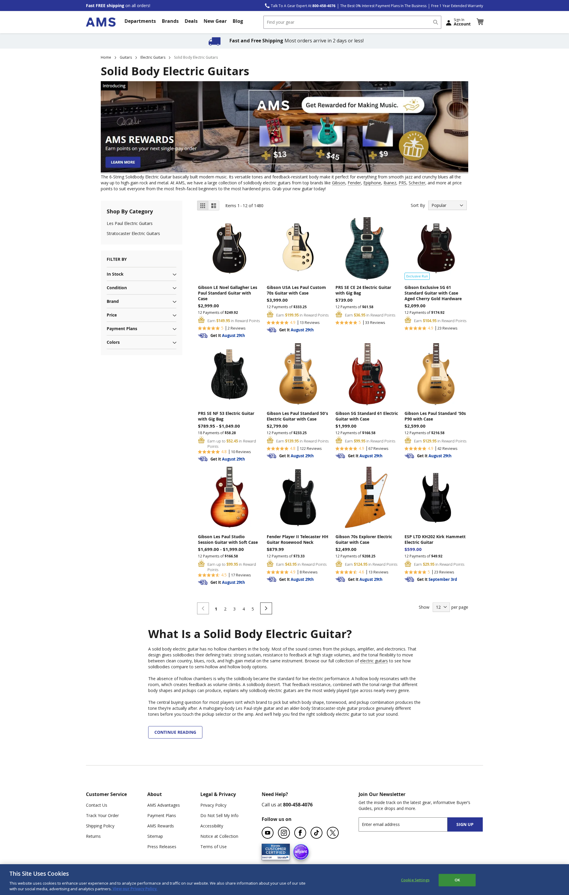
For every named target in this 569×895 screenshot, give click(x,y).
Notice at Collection (219, 836)
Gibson (338, 183)
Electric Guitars (152, 57)
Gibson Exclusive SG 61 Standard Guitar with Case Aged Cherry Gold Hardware (433, 293)
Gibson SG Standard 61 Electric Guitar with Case (366, 416)
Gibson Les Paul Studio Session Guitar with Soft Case (228, 539)
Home (106, 57)
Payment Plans (161, 815)
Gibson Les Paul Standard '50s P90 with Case (435, 416)
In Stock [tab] (115, 274)
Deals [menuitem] (191, 21)
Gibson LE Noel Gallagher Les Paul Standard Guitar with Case (227, 293)
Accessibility (211, 826)
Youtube (268, 833)
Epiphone (372, 183)
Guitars (126, 57)
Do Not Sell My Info (219, 815)
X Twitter (333, 833)
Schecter (417, 183)
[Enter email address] (408, 824)
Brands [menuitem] (170, 21)
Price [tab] (112, 315)
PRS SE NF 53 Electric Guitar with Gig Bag (226, 416)
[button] (480, 22)
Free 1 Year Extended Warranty (457, 5)
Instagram (284, 833)
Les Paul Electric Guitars (130, 223)
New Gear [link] (215, 21)
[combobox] (352, 22)
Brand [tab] (113, 301)
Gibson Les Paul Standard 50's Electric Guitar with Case (297, 416)
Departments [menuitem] (140, 21)
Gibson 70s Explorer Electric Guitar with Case (363, 539)
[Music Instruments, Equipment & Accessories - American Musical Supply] (101, 22)
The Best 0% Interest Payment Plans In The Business (383, 5)
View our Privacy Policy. (134, 888)
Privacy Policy (213, 805)
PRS (402, 183)
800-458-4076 (298, 804)
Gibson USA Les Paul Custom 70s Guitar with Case (296, 290)
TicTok (316, 833)
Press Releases (161, 846)
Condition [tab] (117, 287)
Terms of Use (213, 846)
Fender (354, 183)
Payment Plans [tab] (122, 328)
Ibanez (389, 183)
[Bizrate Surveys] (282, 856)
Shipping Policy (100, 826)
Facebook (300, 833)
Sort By (418, 205)
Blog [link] (238, 21)
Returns (93, 836)
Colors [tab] (113, 342)
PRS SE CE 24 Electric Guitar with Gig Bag (363, 290)
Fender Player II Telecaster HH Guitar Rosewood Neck (297, 539)
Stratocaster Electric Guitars (133, 233)
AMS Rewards (160, 826)
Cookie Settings (415, 880)
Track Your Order (102, 815)
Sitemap (155, 836)
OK (457, 880)
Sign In (462, 22)
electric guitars (374, 661)
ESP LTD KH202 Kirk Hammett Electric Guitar (435, 539)
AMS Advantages (163, 805)
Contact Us (96, 805)
